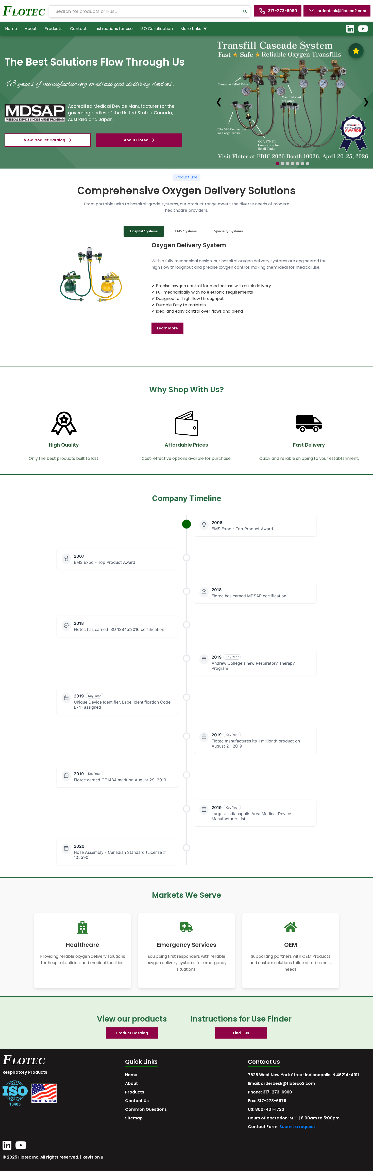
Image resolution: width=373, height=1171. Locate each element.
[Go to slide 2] (282, 163)
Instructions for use (113, 29)
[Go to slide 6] (302, 163)
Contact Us (137, 1101)
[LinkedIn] (350, 28)
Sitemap (134, 1118)
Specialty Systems (228, 231)
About (31, 29)
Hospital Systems (144, 231)
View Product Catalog (44, 140)
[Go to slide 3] (287, 163)
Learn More (167, 328)
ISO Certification (156, 29)
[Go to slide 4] (292, 163)
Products (53, 29)
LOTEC (28, 12)
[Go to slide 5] (297, 163)
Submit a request (297, 1127)
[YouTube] (363, 28)
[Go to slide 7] (307, 163)
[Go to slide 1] (277, 163)
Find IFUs (241, 1033)
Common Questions (146, 1109)
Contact (78, 29)
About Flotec (136, 140)
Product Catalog (132, 1033)
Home (11, 29)
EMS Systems (186, 231)
